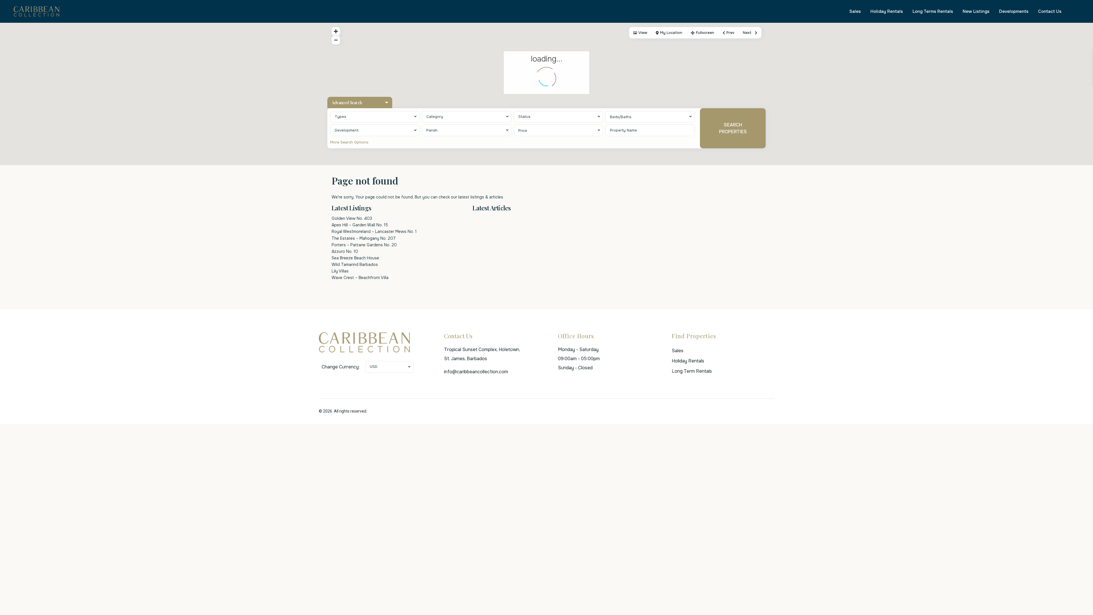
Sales (855, 11)
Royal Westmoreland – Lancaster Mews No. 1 (374, 231)
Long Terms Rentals (933, 11)
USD (373, 366)
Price (522, 130)
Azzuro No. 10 (345, 251)
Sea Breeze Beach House (355, 258)
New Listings (976, 11)
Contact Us (1049, 11)
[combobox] (375, 116)
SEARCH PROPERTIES (733, 128)
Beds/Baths (620, 116)
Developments (1013, 11)
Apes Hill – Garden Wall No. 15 (360, 224)
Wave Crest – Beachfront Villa (360, 277)
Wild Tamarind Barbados (355, 264)
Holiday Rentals (886, 11)
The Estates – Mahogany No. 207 (364, 238)
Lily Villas (340, 271)
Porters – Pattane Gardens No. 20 (364, 244)
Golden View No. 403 (352, 218)
